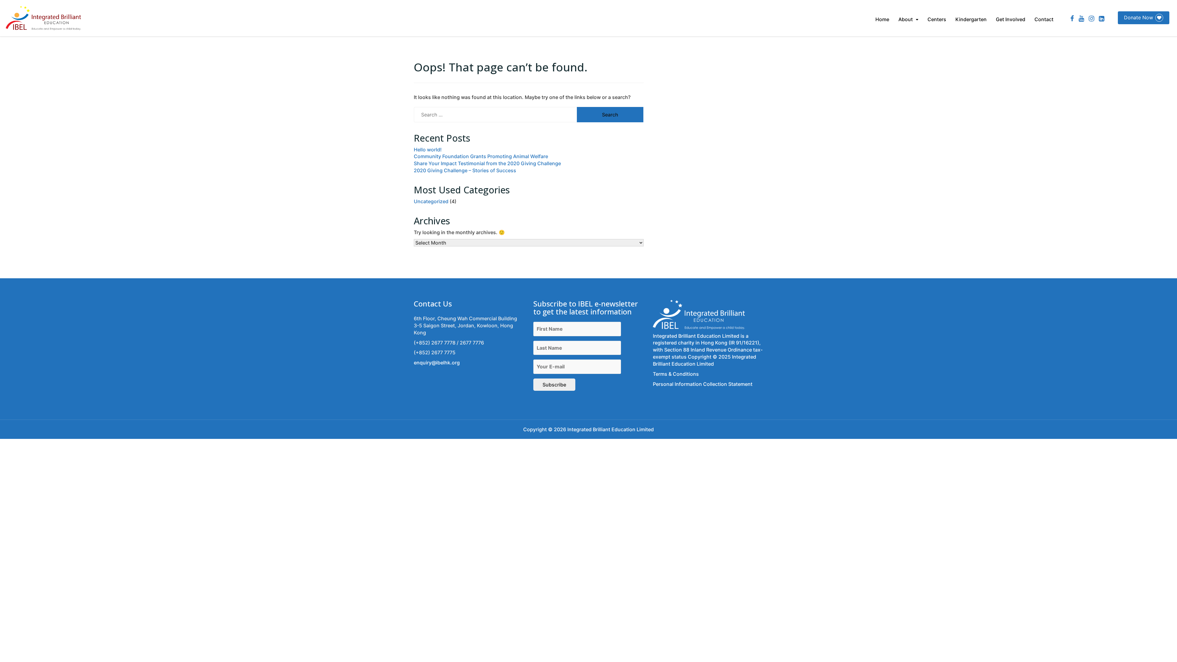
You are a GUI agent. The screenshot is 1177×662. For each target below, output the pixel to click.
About (905, 19)
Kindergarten (971, 19)
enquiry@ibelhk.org (437, 363)
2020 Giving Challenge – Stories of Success (465, 170)
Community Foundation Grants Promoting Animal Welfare (481, 156)
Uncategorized (431, 201)
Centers (937, 19)
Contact (1043, 19)
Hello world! (428, 149)
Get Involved (1010, 19)
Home (882, 19)
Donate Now (1138, 17)
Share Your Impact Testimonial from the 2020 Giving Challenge (487, 163)
